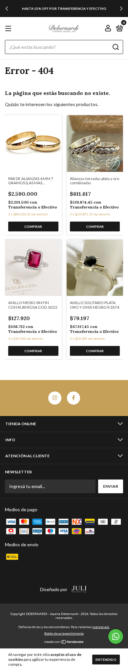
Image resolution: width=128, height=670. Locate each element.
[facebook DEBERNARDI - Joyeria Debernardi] (73, 398)
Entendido (106, 659)
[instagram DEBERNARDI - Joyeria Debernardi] (54, 398)
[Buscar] (115, 47)
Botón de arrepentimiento (64, 633)
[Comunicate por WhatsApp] (115, 636)
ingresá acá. (101, 627)
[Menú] (9, 28)
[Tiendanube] (64, 642)
